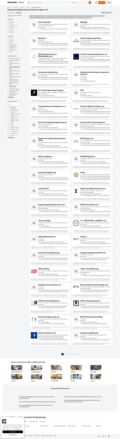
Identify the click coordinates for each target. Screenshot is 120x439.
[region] (12, 427)
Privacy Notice (30, 435)
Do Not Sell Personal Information (46, 435)
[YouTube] (109, 436)
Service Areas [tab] (42, 421)
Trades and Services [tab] (33, 421)
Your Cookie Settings (13, 434)
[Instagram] (106, 436)
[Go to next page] (79, 354)
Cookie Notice (18, 429)
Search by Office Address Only (15, 16)
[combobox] (80, 2)
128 (77, 354)
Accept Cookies (13, 431)
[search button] (89, 2)
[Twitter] (103, 436)
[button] (8, 22)
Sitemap (54, 435)
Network (21, 2)
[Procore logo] (12, 2)
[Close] (23, 418)
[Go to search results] (20, 104)
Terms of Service (37, 435)
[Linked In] (98, 436)
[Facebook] (101, 436)
